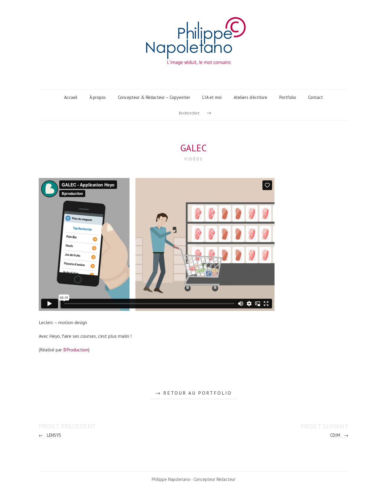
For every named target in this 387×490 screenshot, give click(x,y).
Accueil (70, 97)
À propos (97, 97)
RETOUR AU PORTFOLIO (197, 393)
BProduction (75, 350)
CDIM (339, 435)
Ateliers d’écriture (250, 97)
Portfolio (287, 97)
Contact (315, 97)
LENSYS (50, 435)
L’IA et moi (212, 97)
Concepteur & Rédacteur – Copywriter (154, 97)
